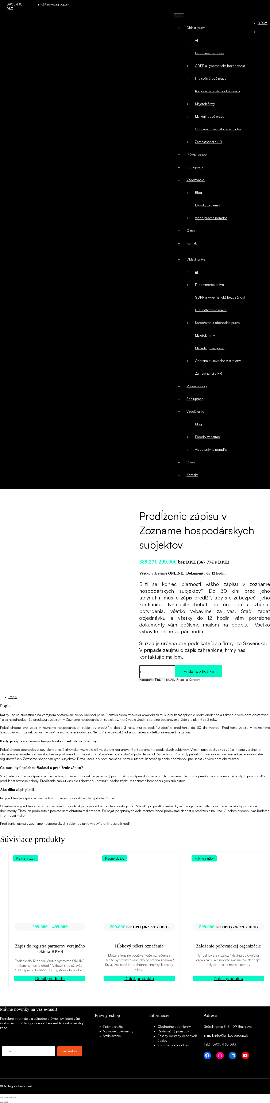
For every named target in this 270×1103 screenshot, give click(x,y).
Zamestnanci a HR (208, 142)
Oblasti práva (195, 28)
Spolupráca (194, 167)
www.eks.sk (88, 749)
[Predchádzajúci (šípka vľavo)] (1, 1102)
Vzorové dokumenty (118, 1031)
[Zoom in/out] (1, 1097)
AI (196, 40)
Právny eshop (196, 154)
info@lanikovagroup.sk (51, 4)
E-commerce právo (209, 53)
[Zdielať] (10, 1097)
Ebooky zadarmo (207, 205)
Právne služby (165, 679)
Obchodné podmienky (174, 1026)
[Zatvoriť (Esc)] (14, 1097)
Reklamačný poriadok (173, 1031)
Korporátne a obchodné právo (217, 91)
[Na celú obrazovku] (6, 1097)
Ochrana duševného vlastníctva (218, 129)
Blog (198, 192)
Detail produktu (50, 978)
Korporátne (197, 679)
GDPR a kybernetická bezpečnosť (220, 66)
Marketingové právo (209, 116)
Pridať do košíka (199, 671)
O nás (191, 230)
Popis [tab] (12, 697)
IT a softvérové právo (211, 78)
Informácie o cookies (173, 1045)
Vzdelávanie (195, 180)
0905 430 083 (14, 4)
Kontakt (192, 243)
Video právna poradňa (211, 218)
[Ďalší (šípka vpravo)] (6, 1102)
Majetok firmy (205, 104)
